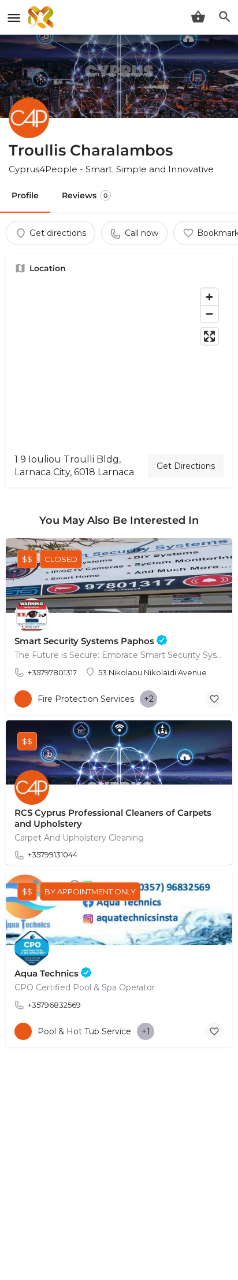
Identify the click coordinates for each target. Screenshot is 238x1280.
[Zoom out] (209, 313)
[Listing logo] (29, 118)
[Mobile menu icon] (14, 17)
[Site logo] (42, 17)
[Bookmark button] (214, 699)
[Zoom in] (209, 296)
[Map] (119, 364)
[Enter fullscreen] (209, 336)
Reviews (84, 195)
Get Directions (186, 466)
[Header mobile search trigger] (224, 16)
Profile (25, 195)
